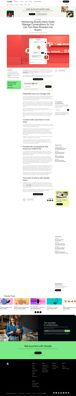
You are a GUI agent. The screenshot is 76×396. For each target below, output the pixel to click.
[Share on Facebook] (48, 200)
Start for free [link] (48, 86)
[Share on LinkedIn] (52, 200)
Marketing (21, 4)
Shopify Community (45, 371)
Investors (33, 368)
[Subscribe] (68, 110)
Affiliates (33, 373)
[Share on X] (50, 200)
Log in (60, 1)
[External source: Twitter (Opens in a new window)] (56, 393)
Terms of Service (21, 393)
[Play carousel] (38, 312)
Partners (33, 371)
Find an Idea (12, 4)
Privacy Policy (63, 114)
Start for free (66, 1)
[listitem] (38, 304)
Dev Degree (54, 368)
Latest (25, 4)
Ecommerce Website (35, 386)
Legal (33, 374)
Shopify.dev (54, 365)
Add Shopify (58, 290)
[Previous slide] (36, 312)
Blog (7, 4)
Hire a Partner (44, 368)
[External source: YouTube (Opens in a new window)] (58, 393)
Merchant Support (45, 365)
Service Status (34, 376)
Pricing (26, 1)
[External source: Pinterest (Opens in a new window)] (68, 393)
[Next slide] (40, 312)
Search (67, 4)
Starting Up (17, 4)
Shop (63, 365)
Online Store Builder (35, 383)
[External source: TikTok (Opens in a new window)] (63, 393)
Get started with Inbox (38, 79)
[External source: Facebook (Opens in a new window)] (53, 393)
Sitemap (34, 393)
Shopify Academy (45, 370)
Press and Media (35, 370)
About (33, 365)
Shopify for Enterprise (65, 368)
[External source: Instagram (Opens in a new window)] (61, 393)
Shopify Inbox (25, 72)
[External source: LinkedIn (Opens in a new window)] (66, 393)
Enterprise (30, 1)
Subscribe (67, 330)
